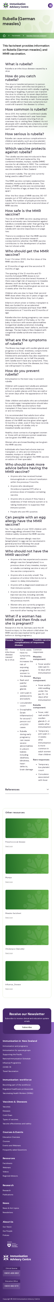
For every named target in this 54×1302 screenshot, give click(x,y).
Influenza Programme (12, 1063)
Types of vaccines (10, 1119)
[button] (50, 5)
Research (7, 1190)
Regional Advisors (10, 1176)
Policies (6, 1235)
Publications (8, 1194)
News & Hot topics (11, 1208)
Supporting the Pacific (12, 1054)
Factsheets (16, 36)
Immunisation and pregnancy (15, 1046)
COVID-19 (7, 1067)
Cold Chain (7, 1115)
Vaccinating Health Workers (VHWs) (18, 1093)
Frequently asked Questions (15, 1150)
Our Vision (7, 1227)
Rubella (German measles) (36, 36)
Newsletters (8, 1212)
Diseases (6, 1111)
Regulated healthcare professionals (18, 1089)
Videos (6, 1171)
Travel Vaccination (10, 1071)
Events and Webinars (12, 1145)
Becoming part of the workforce (17, 1085)
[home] (15, 5)
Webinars (7, 1167)
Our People (7, 1231)
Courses (6, 1141)
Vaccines (6, 1107)
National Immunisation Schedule (17, 1058)
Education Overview (11, 1137)
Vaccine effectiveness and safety (17, 1123)
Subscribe (27, 1027)
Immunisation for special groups (17, 1050)
